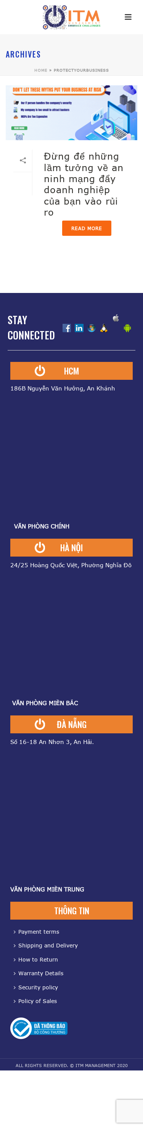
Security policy (38, 987)
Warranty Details (40, 973)
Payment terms (38, 931)
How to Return (38, 959)
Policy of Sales (37, 1001)
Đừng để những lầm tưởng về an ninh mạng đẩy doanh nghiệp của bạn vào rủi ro (84, 184)
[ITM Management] (71, 17)
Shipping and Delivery (48, 945)
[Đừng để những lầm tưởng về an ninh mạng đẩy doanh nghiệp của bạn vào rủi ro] (71, 112)
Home (40, 70)
